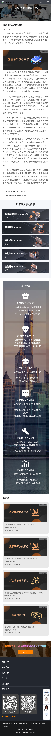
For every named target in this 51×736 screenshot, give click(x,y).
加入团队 (5, 684)
